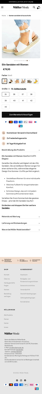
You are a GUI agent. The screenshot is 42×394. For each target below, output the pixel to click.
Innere (6, 327)
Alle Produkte (8, 315)
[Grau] (29, 81)
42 (31, 100)
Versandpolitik (25, 289)
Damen (6, 319)
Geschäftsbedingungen (28, 294)
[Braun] (17, 81)
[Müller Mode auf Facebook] (25, 380)
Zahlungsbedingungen (27, 298)
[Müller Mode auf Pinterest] (17, 380)
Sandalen (6, 208)
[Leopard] (23, 81)
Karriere (6, 289)
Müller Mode (23, 373)
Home (4, 15)
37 (23, 94)
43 (6, 107)
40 (14, 100)
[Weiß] (4, 81)
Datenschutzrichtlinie (27, 285)
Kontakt (6, 275)
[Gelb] (36, 81)
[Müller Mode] (21, 7)
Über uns (7, 279)
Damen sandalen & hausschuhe (20, 15)
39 (6, 100)
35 (6, 94)
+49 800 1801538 (16, 352)
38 (31, 94)
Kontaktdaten (25, 302)
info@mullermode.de (16, 347)
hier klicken (19, 349)
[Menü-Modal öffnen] (3, 7)
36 (14, 94)
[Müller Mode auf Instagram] (21, 380)
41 (23, 100)
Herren (6, 323)
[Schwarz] (10, 81)
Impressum (24, 275)
